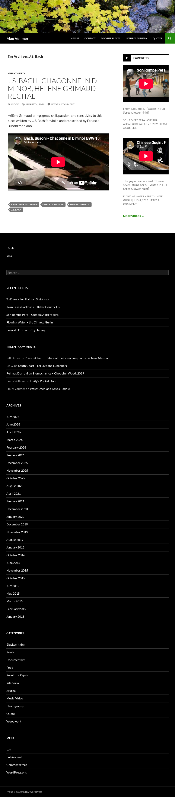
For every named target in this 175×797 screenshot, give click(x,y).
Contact (90, 38)
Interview (12, 683)
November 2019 (17, 532)
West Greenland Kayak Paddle (50, 388)
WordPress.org (16, 772)
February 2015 (16, 609)
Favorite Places (110, 38)
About (75, 38)
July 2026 (12, 416)
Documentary (15, 660)
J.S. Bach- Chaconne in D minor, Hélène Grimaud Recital (52, 88)
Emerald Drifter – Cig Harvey (25, 330)
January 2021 (15, 501)
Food (9, 667)
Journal (11, 690)
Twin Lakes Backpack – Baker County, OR (33, 307)
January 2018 (15, 547)
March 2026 (14, 440)
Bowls (10, 652)
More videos (133, 216)
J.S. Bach (16, 209)
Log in (10, 749)
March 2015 (14, 601)
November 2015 (17, 570)
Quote (10, 713)
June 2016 (13, 562)
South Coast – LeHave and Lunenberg (42, 365)
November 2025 (17, 470)
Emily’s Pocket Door (43, 381)
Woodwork (13, 721)
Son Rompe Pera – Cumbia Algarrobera (32, 314)
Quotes (157, 38)
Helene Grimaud (80, 204)
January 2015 (15, 616)
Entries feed (14, 757)
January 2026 (15, 455)
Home (10, 247)
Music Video (16, 73)
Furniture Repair (17, 675)
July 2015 (12, 586)
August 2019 (14, 539)
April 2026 (13, 432)
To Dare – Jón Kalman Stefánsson (28, 299)
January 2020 (15, 516)
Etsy (9, 255)
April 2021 (13, 493)
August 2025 (14, 486)
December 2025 (17, 463)
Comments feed (16, 764)
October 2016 (15, 555)
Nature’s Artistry (136, 38)
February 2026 (16, 447)
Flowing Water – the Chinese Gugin (29, 322)
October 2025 (15, 478)
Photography (15, 706)
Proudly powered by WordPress (24, 791)
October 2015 (15, 578)
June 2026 (13, 424)
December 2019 (17, 524)
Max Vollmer (17, 38)
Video (15, 104)
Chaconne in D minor (24, 204)
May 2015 (13, 593)
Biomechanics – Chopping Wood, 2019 (58, 373)
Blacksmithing (15, 644)
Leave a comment (62, 104)
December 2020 (17, 509)
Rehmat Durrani (17, 373)
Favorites (141, 58)
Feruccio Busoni (54, 204)
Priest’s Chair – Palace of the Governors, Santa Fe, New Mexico (66, 358)
